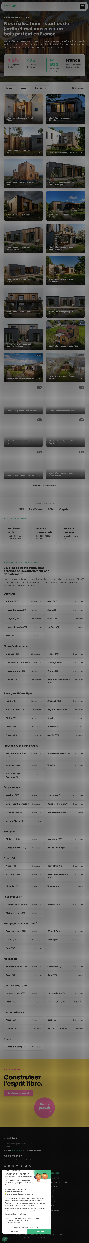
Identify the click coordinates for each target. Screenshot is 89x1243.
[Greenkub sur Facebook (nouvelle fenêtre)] (9, 1166)
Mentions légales (52, 1210)
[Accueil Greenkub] (10, 6)
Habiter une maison (53, 1178)
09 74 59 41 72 (13, 1156)
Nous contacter (51, 1201)
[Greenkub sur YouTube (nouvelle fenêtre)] (17, 1166)
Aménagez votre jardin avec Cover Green (18, 1238)
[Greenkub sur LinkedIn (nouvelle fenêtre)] (26, 1166)
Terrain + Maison (52, 1191)
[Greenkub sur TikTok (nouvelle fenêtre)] (21, 1166)
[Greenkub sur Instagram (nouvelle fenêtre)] (5, 1166)
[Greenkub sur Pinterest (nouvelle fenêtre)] (13, 1166)
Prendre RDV (51, 1206)
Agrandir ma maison (53, 1186)
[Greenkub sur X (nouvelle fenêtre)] (30, 1166)
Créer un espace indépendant (57, 1182)
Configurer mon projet (18, 1093)
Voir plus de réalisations (44, 485)
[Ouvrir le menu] (82, 6)
